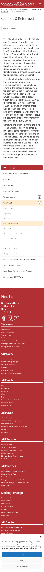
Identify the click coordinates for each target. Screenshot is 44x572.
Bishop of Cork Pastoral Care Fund (13, 471)
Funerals (4, 509)
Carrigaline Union (7, 432)
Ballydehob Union (7, 423)
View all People (6, 405)
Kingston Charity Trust (8, 474)
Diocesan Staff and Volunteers (11, 400)
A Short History (6, 359)
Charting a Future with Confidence (17, 271)
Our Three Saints (7, 370)
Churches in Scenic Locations (11, 530)
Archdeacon (5, 388)
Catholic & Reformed (10, 223)
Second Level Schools (8, 447)
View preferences (22, 566)
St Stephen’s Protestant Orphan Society (14, 480)
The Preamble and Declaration (13, 233)
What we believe (10, 203)
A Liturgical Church (9, 238)
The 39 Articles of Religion (12, 254)
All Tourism (8, 522)
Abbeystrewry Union (8, 418)
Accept (22, 555)
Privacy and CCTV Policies (14, 277)
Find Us (7, 296)
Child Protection (6, 500)
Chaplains (4, 391)
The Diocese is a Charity (13, 265)
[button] (41, 537)
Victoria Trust (5, 485)
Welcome (7, 324)
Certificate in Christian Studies (11, 450)
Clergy (3, 394)
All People (7, 380)
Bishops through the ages (9, 361)
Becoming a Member (8, 498)
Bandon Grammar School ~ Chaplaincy (14, 426)
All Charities (8, 466)
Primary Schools (6, 444)
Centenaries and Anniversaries (11, 373)
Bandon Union (6, 429)
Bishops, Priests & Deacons (12, 249)
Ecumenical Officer (7, 402)
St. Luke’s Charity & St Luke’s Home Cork (15, 482)
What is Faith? (8, 208)
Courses (6, 179)
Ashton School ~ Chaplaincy (10, 420)
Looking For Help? (12, 493)
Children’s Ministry (7, 453)
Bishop (3, 385)
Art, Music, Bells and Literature (11, 527)
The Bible (6, 218)
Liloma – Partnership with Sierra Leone (19, 259)
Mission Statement (11, 191)
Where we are (9, 197)
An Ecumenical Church (11, 244)
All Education (9, 439)
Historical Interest (7, 533)
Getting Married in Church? (10, 512)
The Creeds (7, 228)
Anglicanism (7, 213)
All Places (7, 413)
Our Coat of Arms (7, 367)
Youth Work (5, 459)
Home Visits (5, 515)
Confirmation (5, 503)
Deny (22, 560)
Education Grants (7, 506)
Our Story (7, 354)
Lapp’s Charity (6, 477)
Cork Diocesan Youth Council (15, 173)
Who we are (8, 185)
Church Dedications (8, 364)
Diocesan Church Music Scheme (12, 456)
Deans (3, 397)
